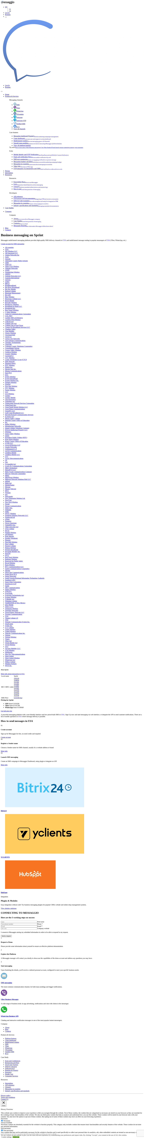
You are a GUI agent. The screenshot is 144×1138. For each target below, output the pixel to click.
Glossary (30, 187)
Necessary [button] (4, 1119)
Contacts (20, 223)
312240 (16, 692)
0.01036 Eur (18, 698)
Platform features (10, 1038)
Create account (6, 737)
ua (10, 11)
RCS (18, 127)
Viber (18, 108)
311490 (16, 684)
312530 (16, 695)
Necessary (6, 1121)
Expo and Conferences (12, 1061)
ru (10, 9)
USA (64, 240)
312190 (16, 690)
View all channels (19, 129)
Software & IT (10, 1068)
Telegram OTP (21, 121)
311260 (16, 682)
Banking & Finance (11, 1070)
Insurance (8, 1072)
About (26, 219)
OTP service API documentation (35, 198)
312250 (16, 693)
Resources (8, 175)
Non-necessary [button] (6, 1128)
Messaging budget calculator (37, 162)
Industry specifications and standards (36, 205)
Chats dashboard (32, 138)
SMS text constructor (34, 159)
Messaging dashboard (35, 136)
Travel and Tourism (11, 1065)
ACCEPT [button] (16, 1137)
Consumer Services (11, 1076)
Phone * (40, 924)
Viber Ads (23, 166)
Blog (6, 228)
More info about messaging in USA (13, 674)
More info (4, 751)
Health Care (9, 1074)
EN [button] (6, 7)
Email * (39, 926)
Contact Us (4, 1099)
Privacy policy (5, 1095)
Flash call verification (32, 157)
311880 (16, 686)
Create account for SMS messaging (12, 244)
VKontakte (20, 114)
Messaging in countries (32, 164)
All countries (9, 247)
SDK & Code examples (35, 201)
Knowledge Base (25, 182)
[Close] (2, 91)
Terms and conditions (8, 1097)
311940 (16, 688)
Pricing (7, 171)
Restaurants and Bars (12, 1063)
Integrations (9, 173)
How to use (26, 189)
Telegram (19, 117)
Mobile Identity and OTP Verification (41, 154)
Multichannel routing (31, 141)
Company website (43, 928)
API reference (18, 196)
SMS (18, 105)
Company (8, 211)
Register (8, 15)
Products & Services (12, 96)
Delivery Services (11, 1066)
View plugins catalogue (8, 908)
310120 (16, 678)
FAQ (28, 184)
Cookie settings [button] (6, 1137)
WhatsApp (19, 111)
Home (7, 94)
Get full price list (6, 711)
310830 (16, 680)
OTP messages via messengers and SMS (37, 168)
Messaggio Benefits (33, 226)
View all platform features (22, 145)
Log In (7, 13)
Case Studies (9, 208)
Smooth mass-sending (37, 143)
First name (40, 922)
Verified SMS (20, 124)
